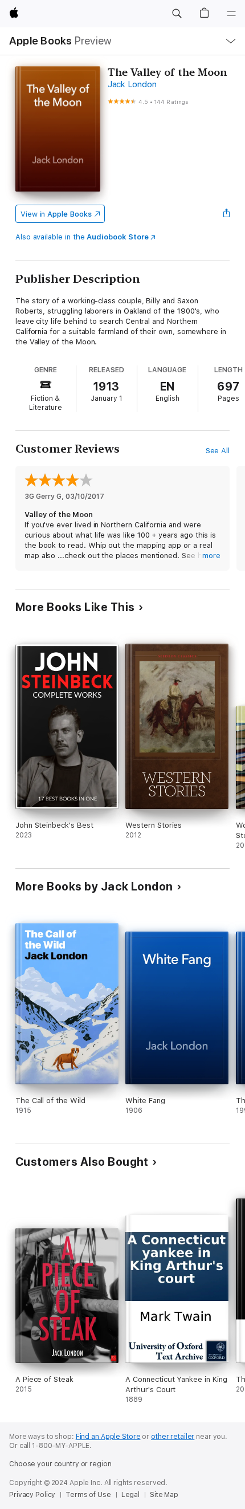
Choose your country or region (60, 1464)
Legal (130, 1495)
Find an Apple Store (108, 1437)
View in (56, 214)
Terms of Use (88, 1495)
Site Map (164, 1495)
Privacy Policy (32, 1495)
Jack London (132, 84)
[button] (176, 13)
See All (218, 450)
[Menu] (231, 13)
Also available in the (82, 237)
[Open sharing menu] (226, 214)
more (211, 555)
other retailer (172, 1437)
